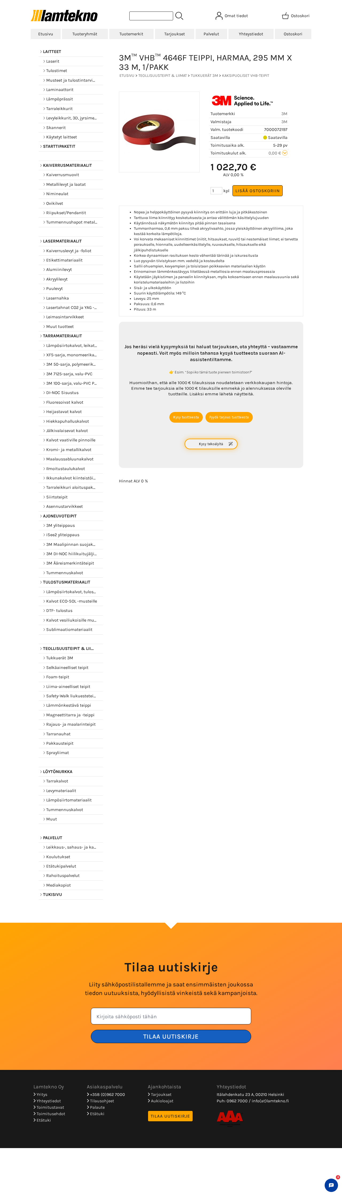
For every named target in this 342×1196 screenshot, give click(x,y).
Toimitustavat (50, 1107)
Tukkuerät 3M (204, 75)
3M (284, 113)
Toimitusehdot (50, 1113)
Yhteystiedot (251, 33)
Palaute (97, 1107)
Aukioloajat (161, 1100)
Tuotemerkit (131, 33)
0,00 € (275, 153)
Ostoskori (293, 33)
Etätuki (43, 1120)
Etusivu (45, 33)
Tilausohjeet (101, 1100)
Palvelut (211, 33)
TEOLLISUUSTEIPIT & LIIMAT (162, 75)
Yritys (41, 1094)
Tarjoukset (174, 33)
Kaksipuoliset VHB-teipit (245, 75)
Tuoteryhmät (84, 33)
